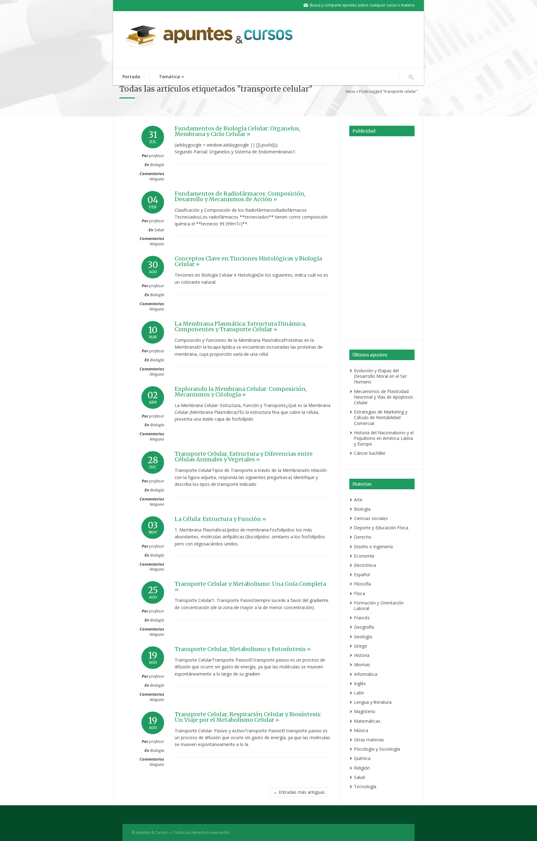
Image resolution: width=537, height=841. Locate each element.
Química (362, 758)
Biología (157, 164)
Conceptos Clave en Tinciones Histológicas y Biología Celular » (248, 261)
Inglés (360, 683)
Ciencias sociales (371, 518)
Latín (359, 693)
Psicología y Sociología (377, 749)
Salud (159, 230)
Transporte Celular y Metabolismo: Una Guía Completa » (250, 586)
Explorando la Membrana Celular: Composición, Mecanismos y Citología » (241, 391)
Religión (362, 768)
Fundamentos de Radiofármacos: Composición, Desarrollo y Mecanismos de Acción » (240, 196)
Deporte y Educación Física (381, 528)
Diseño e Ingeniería (373, 546)
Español (362, 574)
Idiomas (362, 664)
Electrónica (365, 565)
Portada (131, 76)
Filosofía (362, 584)
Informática (365, 674)
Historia (361, 655)
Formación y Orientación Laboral (379, 605)
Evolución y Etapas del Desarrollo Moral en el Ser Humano (380, 376)
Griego (360, 646)
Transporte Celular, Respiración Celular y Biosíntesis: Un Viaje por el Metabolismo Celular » (248, 717)
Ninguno (156, 179)
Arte (358, 500)
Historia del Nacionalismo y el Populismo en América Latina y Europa (384, 438)
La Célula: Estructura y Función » (220, 518)
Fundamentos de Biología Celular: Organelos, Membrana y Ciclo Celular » (237, 131)
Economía (364, 556)
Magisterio (364, 711)
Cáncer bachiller (370, 453)
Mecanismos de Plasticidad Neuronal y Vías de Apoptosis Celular (383, 396)
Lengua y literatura (373, 702)
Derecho (362, 537)
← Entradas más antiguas (299, 792)
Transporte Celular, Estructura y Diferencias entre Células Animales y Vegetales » (244, 456)
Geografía (364, 627)
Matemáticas (367, 721)
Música (361, 730)
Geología (363, 637)
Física (359, 593)
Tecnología (365, 786)
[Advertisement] (382, 237)
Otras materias (369, 740)
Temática (164, 77)
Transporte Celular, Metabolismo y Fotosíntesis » (243, 649)
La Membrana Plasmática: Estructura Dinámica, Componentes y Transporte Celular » (240, 326)
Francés (362, 618)
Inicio (350, 91)
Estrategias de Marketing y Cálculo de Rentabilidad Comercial (380, 417)
